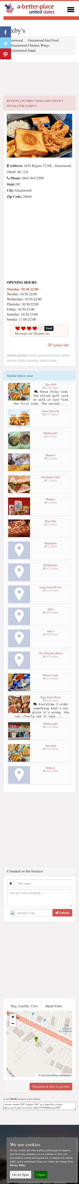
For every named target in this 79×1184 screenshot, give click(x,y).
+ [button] (12, 1017)
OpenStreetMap (49, 1075)
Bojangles (51, 543)
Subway (50, 768)
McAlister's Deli (50, 477)
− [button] (12, 1023)
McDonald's (50, 433)
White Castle (50, 675)
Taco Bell (50, 384)
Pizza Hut (50, 521)
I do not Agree (20, 1175)
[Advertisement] (39, 79)
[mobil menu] (70, 9)
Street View (53, 1006)
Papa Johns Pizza (51, 697)
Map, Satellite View (24, 1006)
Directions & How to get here (50, 1086)
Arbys (50, 609)
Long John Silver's (51, 587)
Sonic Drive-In (50, 411)
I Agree (41, 1175)
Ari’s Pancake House (51, 653)
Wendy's (51, 499)
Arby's (50, 631)
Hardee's (51, 455)
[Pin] (5, 53)
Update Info (60, 345)
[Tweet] (5, 42)
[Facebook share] (5, 31)
